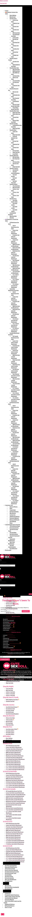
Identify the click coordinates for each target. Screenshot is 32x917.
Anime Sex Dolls (14, 20)
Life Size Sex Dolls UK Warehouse (15, 488)
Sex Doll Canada (14, 178)
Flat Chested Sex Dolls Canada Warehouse (15, 375)
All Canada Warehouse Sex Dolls (15, 338)
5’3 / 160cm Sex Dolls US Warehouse (14, 285)
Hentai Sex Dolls (14, 52)
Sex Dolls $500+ (14, 204)
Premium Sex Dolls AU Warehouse (15, 303)
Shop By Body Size (9, 623)
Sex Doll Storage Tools (13, 530)
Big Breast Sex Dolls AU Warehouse (15, 311)
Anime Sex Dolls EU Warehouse (14, 421)
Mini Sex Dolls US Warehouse (15, 265)
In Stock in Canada (9, 789)
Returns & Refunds (6, 625)
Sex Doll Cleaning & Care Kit (13, 536)
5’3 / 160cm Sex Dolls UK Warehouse (14, 502)
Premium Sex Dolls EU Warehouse (15, 416)
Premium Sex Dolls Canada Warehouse (15, 347)
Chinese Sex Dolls (15, 148)
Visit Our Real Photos (7, 623)
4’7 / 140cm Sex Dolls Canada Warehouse (15, 390)
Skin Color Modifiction (11, 543)
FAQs (4, 636)
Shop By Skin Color (9, 670)
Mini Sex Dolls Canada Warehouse (15, 380)
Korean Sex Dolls (14, 141)
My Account (8, 550)
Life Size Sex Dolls (15, 83)
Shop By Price (7, 727)
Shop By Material (9, 716)
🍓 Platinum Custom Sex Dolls (11, 13)
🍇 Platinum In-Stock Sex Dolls (11, 220)
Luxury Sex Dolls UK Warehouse (14, 470)
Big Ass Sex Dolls (14, 92)
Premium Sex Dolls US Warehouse (15, 236)
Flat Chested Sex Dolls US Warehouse (15, 262)
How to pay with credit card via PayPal (12, 901)
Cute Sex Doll (3, 3)
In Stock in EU (7, 821)
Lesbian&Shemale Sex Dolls (16, 126)
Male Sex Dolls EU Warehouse (15, 441)
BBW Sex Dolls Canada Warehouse (15, 356)
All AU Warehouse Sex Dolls (15, 293)
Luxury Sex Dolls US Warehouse (14, 232)
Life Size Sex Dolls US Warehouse (15, 257)
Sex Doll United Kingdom (15, 172)
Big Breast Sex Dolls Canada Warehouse (15, 366)
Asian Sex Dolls (14, 132)
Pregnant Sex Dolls (15, 86)
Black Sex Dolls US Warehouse (15, 248)
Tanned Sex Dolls (15, 118)
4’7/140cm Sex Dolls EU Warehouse (14, 448)
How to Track (8, 907)
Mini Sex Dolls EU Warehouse (15, 438)
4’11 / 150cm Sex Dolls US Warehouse (15, 281)
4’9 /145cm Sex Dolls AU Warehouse (14, 320)
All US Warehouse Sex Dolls (15, 227)
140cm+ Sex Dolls (15, 189)
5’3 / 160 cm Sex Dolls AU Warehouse (15, 330)
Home (5, 594)
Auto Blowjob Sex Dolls (15, 35)
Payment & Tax (6, 638)
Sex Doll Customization (12, 546)
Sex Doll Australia (14, 181)
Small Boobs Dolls (15, 102)
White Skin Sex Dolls (15, 114)
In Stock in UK (7, 846)
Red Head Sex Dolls (15, 43)
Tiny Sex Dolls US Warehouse (15, 272)
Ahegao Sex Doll (15, 46)
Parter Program (6, 630)
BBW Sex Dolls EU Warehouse (15, 425)
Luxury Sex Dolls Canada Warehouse (14, 342)
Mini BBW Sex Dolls (15, 73)
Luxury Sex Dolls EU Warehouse (14, 412)
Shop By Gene (7, 598)
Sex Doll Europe (14, 175)
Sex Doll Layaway (6, 628)
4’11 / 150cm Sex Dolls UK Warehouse (15, 497)
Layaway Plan (5, 641)
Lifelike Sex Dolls (14, 56)
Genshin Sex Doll (15, 62)
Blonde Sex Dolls (14, 40)
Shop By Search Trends (12, 59)
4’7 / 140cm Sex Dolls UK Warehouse (15, 492)
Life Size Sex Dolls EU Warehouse (15, 434)
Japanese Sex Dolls (15, 145)
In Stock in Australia (10, 771)
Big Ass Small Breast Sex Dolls (15, 105)
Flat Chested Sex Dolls (15, 99)
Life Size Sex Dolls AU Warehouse (15, 315)
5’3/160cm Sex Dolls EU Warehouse (15, 458)
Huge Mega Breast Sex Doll (15, 108)
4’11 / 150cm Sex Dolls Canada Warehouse (15, 394)
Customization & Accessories (11, 863)
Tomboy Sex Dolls (15, 49)
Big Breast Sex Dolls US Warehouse (15, 252)
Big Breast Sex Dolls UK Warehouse (15, 483)
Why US (6, 883)
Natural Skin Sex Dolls (15, 121)
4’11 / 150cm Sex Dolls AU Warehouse (15, 325)
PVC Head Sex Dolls (15, 159)
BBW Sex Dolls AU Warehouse (15, 307)
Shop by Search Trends (10, 697)
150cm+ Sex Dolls (15, 193)
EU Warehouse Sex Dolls (13, 403)
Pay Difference (13, 548)
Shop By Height (8, 686)
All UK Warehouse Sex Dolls (15, 465)
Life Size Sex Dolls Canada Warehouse (15, 371)
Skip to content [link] (4, 0)
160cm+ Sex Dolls (15, 196)
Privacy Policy (5, 646)
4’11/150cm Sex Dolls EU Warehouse (14, 453)
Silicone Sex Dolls (15, 164)
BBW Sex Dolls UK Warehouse (15, 479)
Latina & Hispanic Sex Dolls (14, 138)
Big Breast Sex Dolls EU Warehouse (15, 429)
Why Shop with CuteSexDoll (8, 620)
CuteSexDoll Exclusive (12, 213)
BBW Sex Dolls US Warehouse (15, 245)
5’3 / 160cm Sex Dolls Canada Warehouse (15, 399)
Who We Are (5, 619)
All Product (7, 736)
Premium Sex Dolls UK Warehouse (15, 475)
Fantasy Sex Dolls (15, 27)
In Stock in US (7, 743)
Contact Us (5, 635)
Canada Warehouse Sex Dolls (13, 333)
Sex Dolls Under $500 (14, 201)
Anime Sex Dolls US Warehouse (14, 241)
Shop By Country (8, 705)
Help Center (7, 891)
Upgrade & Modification (11, 539)
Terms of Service (6, 644)
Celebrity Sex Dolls (15, 24)
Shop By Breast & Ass (13, 89)
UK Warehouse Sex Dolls (13, 461)
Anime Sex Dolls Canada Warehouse (14, 352)
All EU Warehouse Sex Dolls (15, 407)
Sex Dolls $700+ (14, 207)
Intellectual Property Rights (8, 647)
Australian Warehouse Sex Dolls (13, 289)
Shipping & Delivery (7, 626)
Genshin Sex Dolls (15, 30)
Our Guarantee (8, 888)
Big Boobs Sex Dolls (15, 95)
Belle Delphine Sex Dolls (15, 65)
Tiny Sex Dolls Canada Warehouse (15, 385)
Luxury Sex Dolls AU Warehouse (14, 298)
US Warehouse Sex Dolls (13, 223)
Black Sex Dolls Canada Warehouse (15, 361)
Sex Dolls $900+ (14, 210)
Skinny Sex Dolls (14, 78)
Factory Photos (13, 506)
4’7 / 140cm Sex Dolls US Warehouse (15, 276)
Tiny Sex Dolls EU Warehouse (15, 444)
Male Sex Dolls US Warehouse (15, 269)
